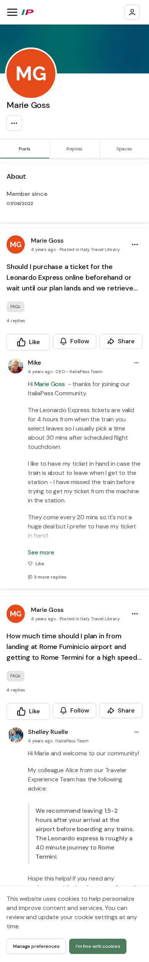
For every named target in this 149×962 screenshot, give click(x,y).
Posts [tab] (24, 149)
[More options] (136, 362)
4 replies (15, 321)
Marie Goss (47, 240)
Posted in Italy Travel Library (90, 249)
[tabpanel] (74, 560)
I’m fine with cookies (98, 946)
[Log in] (132, 12)
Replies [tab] (74, 149)
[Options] (14, 123)
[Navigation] (12, 12)
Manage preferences (36, 946)
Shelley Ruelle (48, 732)
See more (41, 552)
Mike (34, 363)
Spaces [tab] (124, 149)
